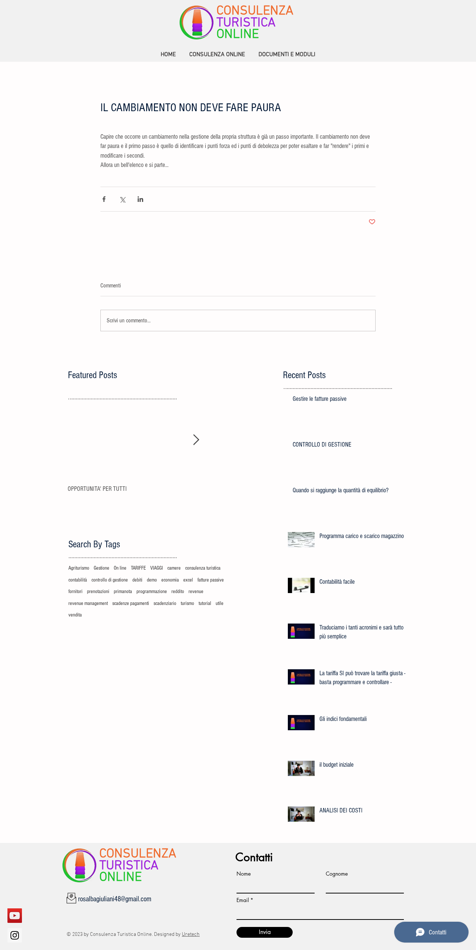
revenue (196, 592)
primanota (123, 592)
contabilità (77, 580)
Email (243, 900)
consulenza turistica (203, 568)
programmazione (151, 592)
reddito (177, 592)
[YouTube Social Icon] (14, 915)
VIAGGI (156, 568)
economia (170, 580)
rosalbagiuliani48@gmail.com (114, 899)
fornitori (75, 592)
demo (152, 580)
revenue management (88, 603)
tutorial (205, 603)
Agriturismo (78, 568)
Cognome (337, 873)
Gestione (101, 568)
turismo (187, 603)
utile (219, 603)
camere (174, 568)
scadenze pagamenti (130, 603)
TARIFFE (138, 568)
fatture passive (210, 580)
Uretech (191, 934)
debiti (137, 580)
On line (120, 568)
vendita (75, 615)
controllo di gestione (109, 580)
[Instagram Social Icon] (14, 935)
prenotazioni (98, 592)
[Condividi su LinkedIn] (140, 199)
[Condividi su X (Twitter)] (122, 199)
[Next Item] (196, 440)
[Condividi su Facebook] (103, 199)
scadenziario (165, 603)
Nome (244, 873)
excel (188, 580)
